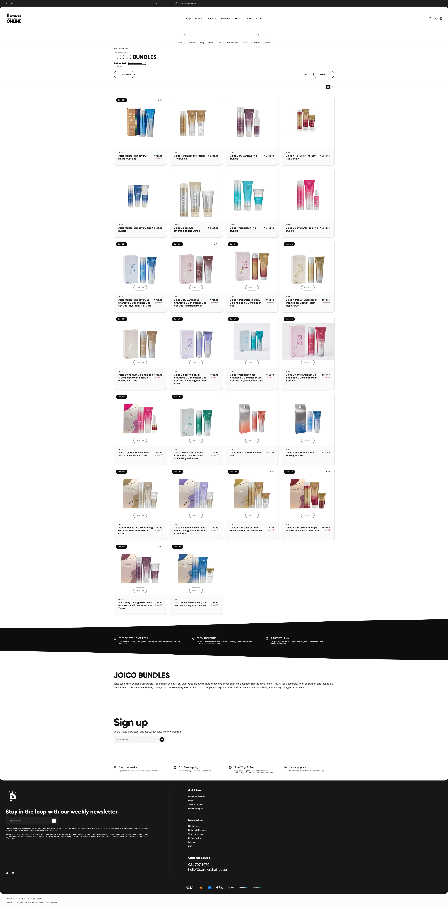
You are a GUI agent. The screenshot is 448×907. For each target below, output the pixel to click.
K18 (7, 836)
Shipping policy (39, 902)
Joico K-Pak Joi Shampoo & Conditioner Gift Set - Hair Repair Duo (301, 303)
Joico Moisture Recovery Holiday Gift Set (132, 157)
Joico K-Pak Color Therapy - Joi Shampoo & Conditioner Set (245, 303)
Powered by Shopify (34, 899)
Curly (202, 43)
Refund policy (194, 838)
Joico (120, 152)
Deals (180, 43)
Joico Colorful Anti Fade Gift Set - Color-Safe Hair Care (134, 454)
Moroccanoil (137, 834)
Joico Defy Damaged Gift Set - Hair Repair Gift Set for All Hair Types (135, 605)
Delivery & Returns (197, 830)
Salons (267, 43)
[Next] (214, 3)
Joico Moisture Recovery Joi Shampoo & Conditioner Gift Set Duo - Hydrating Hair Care (134, 303)
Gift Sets (256, 43)
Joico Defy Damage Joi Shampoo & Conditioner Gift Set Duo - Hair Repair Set (190, 303)
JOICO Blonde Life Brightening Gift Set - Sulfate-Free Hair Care (135, 530)
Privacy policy (19, 902)
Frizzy (211, 43)
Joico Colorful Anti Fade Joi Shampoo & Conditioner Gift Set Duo (302, 377)
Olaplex (145, 834)
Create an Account (196, 796)
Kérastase (191, 43)
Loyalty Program (195, 808)
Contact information (51, 902)
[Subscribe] (162, 739)
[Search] (262, 35)
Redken (129, 834)
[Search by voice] (258, 35)
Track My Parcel (195, 804)
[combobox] (221, 35)
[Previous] (156, 3)
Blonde (245, 43)
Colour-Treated (232, 43)
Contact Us (193, 826)
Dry (220, 43)
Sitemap (192, 842)
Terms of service (195, 834)
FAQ (190, 846)
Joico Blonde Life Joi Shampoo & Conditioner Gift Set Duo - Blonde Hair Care (135, 377)
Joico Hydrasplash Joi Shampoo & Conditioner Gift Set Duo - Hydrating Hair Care (246, 377)
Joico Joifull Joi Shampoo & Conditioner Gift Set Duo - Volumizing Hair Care (189, 455)
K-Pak (144, 687)
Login (190, 800)
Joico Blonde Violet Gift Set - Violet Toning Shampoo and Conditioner (190, 530)
